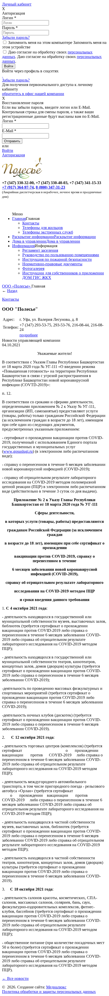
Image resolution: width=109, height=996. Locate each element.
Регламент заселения (40, 250)
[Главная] (23, 178)
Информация (23, 246)
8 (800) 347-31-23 (50, 187)
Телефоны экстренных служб (47, 232)
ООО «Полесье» (16, 286)
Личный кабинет (16, 4)
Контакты (30, 223)
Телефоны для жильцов (42, 227)
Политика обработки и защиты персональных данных (49, 991)
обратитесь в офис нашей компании (33, 94)
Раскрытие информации (33, 237)
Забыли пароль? (16, 37)
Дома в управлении (29, 241)
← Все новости (15, 978)
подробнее (29, 335)
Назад (12, 291)
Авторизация (13, 155)
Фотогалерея (33, 268)
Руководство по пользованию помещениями (60, 255)
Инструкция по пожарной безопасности (57, 259)
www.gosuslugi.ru (18, 451)
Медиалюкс (56, 987)
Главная (19, 218)
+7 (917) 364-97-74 (18, 187)
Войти (7, 150)
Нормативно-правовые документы (52, 264)
